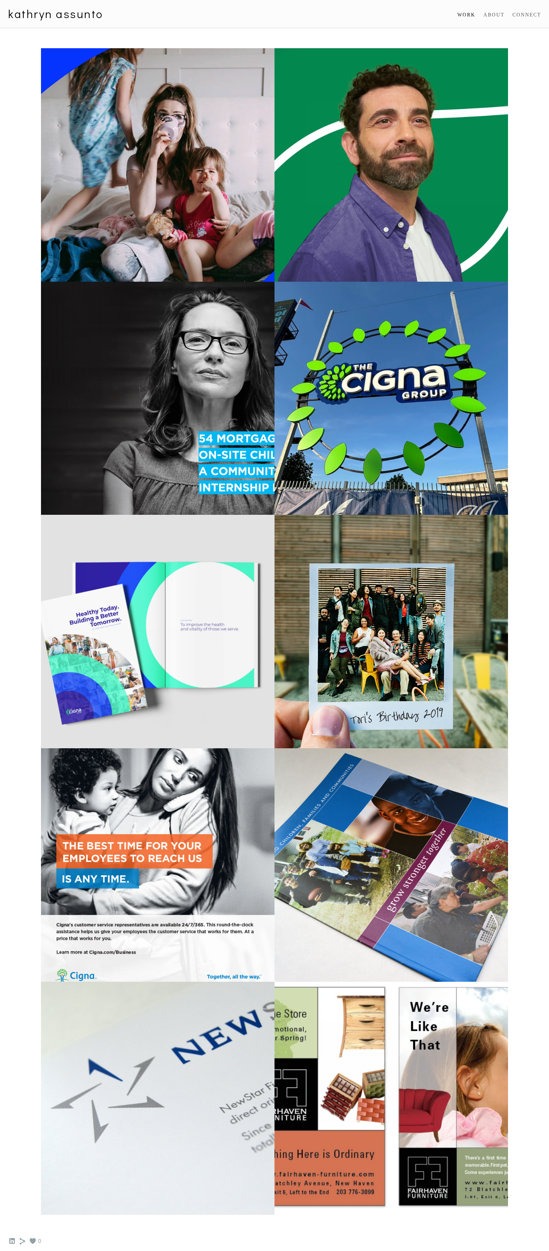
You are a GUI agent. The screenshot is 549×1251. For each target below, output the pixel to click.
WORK (466, 15)
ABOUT (493, 15)
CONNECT (526, 15)
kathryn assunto (55, 14)
